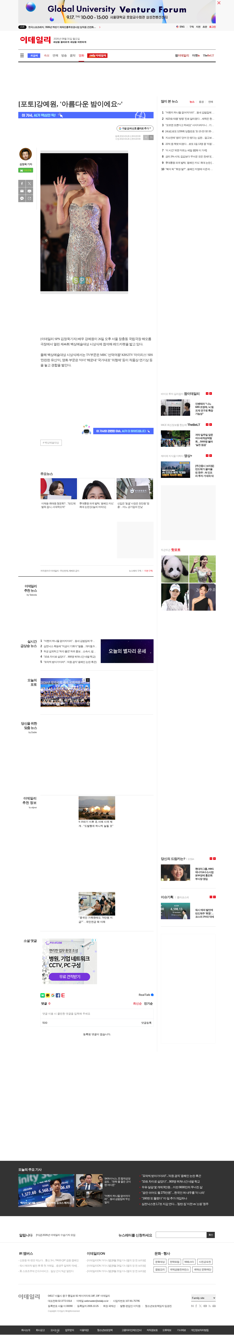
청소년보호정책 (104, 1330)
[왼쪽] (84, 680)
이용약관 (84, 1330)
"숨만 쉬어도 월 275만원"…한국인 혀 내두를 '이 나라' (172, 1192)
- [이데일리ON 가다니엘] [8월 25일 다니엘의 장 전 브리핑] (116, 1260)
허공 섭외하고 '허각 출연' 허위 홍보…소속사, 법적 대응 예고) (73, 651)
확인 (211, 1234)
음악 (72, 55)
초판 (205, 26)
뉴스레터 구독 (135, 571)
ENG (182, 26)
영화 (81, 55)
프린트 (29, 191)
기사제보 (181, 1330)
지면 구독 (148, 571)
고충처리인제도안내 (131, 1330)
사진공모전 (205, 1261)
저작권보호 (152, 1330)
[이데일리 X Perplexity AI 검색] (86, 115)
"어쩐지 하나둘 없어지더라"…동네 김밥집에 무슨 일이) (70, 640)
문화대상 (160, 1261)
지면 (198, 26)
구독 (191, 26)
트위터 (29, 183)
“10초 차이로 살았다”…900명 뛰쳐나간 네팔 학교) (67, 656)
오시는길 (54, 1330)
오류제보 (166, 1330)
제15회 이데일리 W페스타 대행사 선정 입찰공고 (61, 1235)
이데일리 (53, 40)
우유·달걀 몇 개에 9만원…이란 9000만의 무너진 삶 (170, 1187)
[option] (87, 27)
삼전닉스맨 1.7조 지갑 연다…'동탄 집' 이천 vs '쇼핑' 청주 (173, 1204)
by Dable (33, 732)
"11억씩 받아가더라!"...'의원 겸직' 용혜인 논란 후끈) (68, 661)
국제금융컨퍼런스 (179, 1269)
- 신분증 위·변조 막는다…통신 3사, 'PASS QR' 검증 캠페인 (48, 1260)
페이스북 (22, 183)
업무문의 (69, 1330)
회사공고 (40, 1330)
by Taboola (32, 595)
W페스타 (189, 1261)
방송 (64, 55)
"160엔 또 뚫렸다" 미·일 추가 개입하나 (163, 1198)
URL (29, 198)
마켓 (196, 55)
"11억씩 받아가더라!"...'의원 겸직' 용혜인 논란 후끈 (170, 1175)
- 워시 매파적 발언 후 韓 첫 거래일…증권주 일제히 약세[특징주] (49, 1265)
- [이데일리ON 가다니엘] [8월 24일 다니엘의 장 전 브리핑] (116, 1265)
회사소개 (25, 1330)
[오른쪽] (88, 680)
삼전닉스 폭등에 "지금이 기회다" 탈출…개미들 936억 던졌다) (74, 646)
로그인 (212, 26)
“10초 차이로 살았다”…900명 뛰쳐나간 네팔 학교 (169, 1181)
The (208, 55)
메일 (22, 191)
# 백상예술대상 (51, 442)
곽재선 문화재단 (202, 1269)
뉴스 (192, 101)
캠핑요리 (160, 1269)
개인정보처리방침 (199, 1330)
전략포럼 (174, 1261)
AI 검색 (33, 55)
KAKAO (22, 198)
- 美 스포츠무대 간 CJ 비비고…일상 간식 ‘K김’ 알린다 (45, 1271)
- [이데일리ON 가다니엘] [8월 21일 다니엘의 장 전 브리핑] (116, 1271)
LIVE (22, 27)
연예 (55, 55)
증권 (201, 101)
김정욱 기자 (26, 164)
